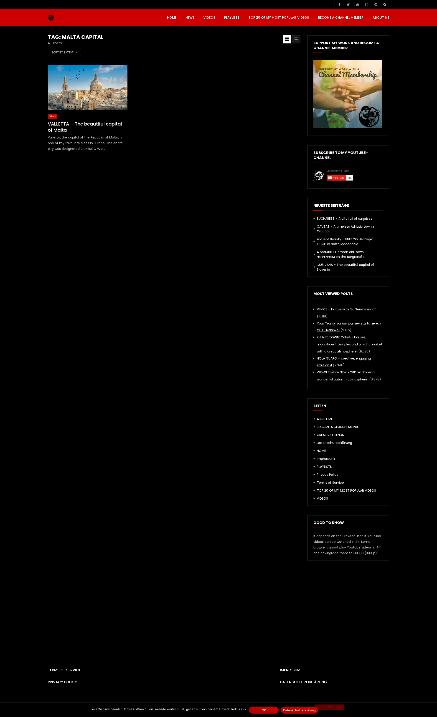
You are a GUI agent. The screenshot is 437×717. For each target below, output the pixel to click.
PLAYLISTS (231, 17)
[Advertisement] (218, 606)
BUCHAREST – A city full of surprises (344, 218)
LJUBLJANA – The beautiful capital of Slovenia (345, 267)
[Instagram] (366, 4)
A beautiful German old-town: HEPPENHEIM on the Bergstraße (341, 254)
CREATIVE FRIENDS (330, 435)
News (189, 17)
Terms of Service (330, 482)
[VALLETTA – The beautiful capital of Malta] (87, 87)
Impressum (326, 458)
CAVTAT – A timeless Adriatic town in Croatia (346, 229)
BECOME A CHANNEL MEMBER (340, 17)
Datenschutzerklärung (334, 442)
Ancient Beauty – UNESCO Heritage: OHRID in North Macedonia (345, 241)
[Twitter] (348, 4)
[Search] (384, 4)
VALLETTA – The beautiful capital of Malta (85, 127)
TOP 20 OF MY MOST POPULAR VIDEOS (279, 17)
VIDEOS (209, 17)
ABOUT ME (381, 17)
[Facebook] (339, 4)
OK (264, 710)
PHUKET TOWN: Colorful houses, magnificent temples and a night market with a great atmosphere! (349, 344)
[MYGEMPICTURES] (51, 17)
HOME (171, 17)
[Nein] (329, 707)
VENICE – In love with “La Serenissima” (346, 309)
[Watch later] (375, 4)
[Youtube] (357, 4)
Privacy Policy (327, 474)
